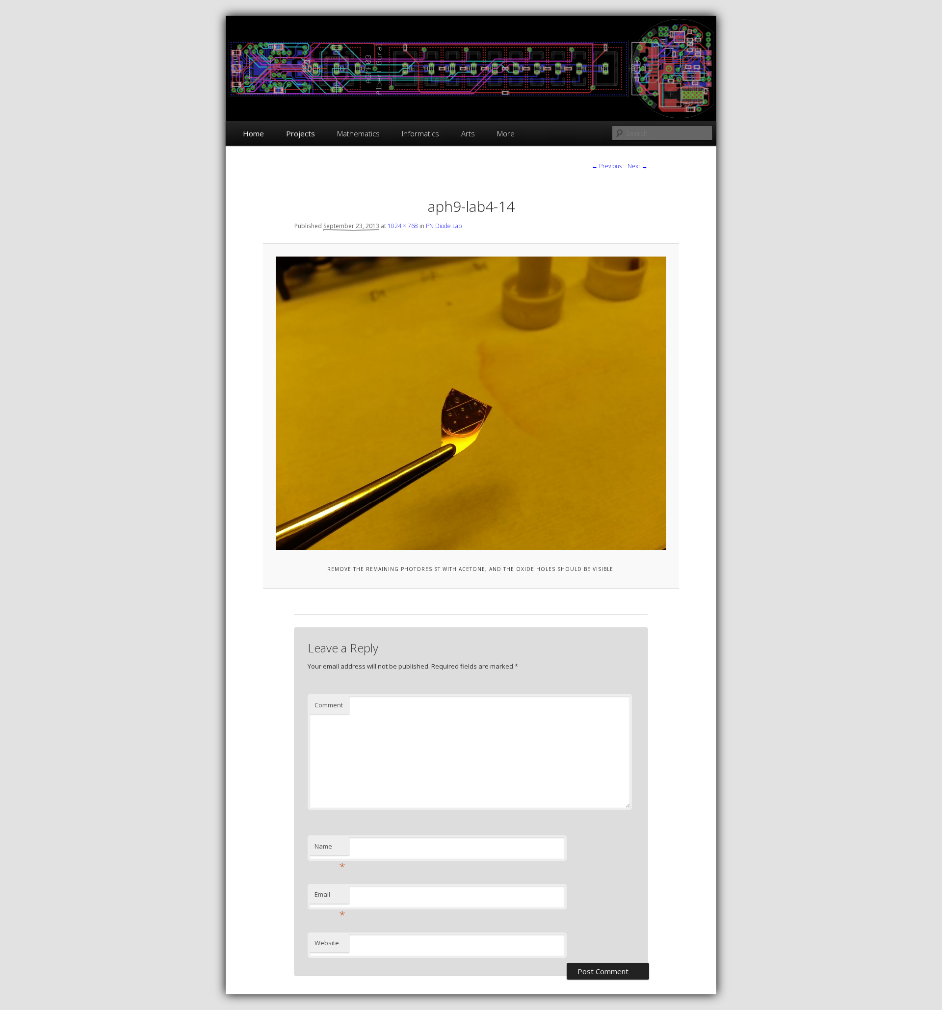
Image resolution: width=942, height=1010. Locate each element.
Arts (468, 133)
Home (253, 133)
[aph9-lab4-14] (471, 403)
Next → (638, 166)
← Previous (607, 166)
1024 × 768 (403, 226)
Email (329, 897)
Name (329, 848)
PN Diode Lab (444, 226)
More (506, 133)
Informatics (420, 133)
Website (326, 942)
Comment (328, 704)
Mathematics (358, 133)
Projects (300, 133)
